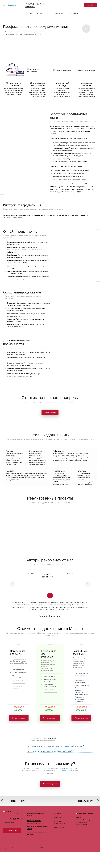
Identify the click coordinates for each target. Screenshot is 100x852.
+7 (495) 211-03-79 (34, 4)
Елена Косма (59, 818)
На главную (59, 814)
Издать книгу (85, 801)
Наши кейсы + (90, 5)
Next (88, 584)
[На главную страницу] (12, 5)
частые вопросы (66, 768)
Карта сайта (59, 827)
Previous (12, 584)
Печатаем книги (16, 801)
